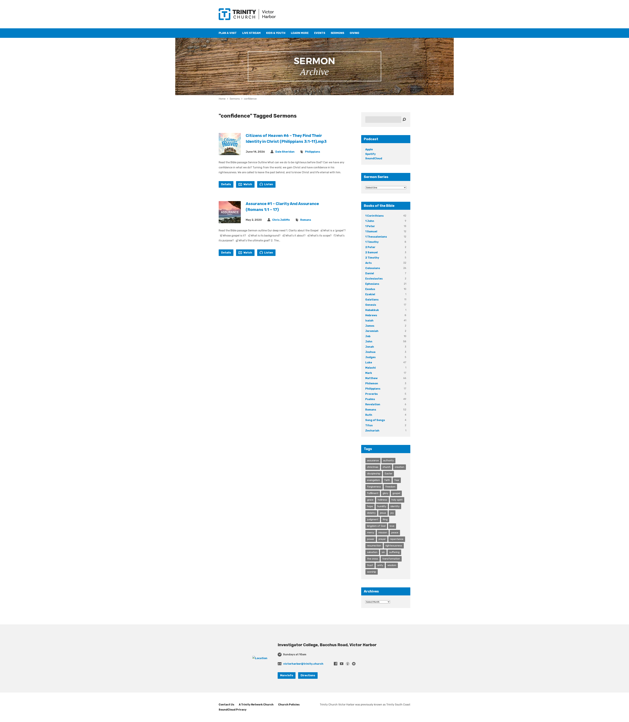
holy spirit (397, 499)
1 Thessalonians (376, 236)
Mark (368, 373)
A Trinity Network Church (256, 704)
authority (388, 460)
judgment (372, 519)
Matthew (371, 378)
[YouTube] (341, 663)
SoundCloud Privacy (233, 709)
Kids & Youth (275, 33)
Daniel (369, 273)
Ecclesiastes (374, 278)
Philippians (312, 151)
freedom (390, 486)
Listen (268, 184)
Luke (368, 362)
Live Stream (251, 33)
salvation (372, 552)
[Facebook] (335, 663)
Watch (247, 184)
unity (380, 565)
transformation (391, 558)
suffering (394, 552)
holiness (382, 499)
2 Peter (370, 247)
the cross (372, 558)
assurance (373, 460)
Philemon (371, 383)
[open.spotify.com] (353, 663)
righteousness (393, 545)
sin (383, 552)
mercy (370, 532)
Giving (354, 33)
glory (385, 493)
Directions (308, 675)
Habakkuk (372, 310)
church (387, 467)
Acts (368, 262)
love (392, 526)
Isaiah (369, 320)
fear (396, 480)
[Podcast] (347, 663)
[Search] (404, 119)
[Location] (259, 658)
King (385, 519)
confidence (250, 98)
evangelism (373, 480)
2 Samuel (371, 252)
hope (370, 506)
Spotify (370, 154)
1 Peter (370, 226)
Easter (388, 473)
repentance (396, 539)
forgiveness (374, 486)
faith (387, 480)
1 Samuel (371, 231)
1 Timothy (372, 242)
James (369, 325)
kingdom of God (376, 526)
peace (394, 532)
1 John (369, 221)
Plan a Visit (228, 33)
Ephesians (372, 283)
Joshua (370, 352)
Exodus (370, 289)
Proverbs (371, 393)
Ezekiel (370, 294)
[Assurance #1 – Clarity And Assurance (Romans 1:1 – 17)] (230, 220)
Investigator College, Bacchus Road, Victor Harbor (327, 645)
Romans (305, 219)
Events (319, 33)
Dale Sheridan (285, 151)
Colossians (372, 268)
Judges (370, 357)
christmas (372, 467)
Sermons (337, 33)
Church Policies (289, 704)
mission (382, 532)
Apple (369, 149)
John (368, 341)
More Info (286, 675)
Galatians (372, 299)
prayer (382, 539)
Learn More (300, 33)
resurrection (374, 545)
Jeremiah (371, 331)
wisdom (391, 565)
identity (395, 506)
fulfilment (372, 493)
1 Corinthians (374, 215)
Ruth (368, 414)
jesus (383, 512)
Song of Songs (375, 420)
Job (367, 336)
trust (370, 565)
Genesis (370, 304)
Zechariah (372, 430)
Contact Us (226, 704)
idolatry (371, 512)
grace (370, 499)
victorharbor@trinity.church (303, 663)
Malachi (370, 367)
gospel (396, 493)
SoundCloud (373, 158)
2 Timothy (372, 257)
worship (371, 571)
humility (381, 506)
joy (392, 512)
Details (226, 184)
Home (222, 98)
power (370, 539)
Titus (369, 425)
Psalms (370, 399)
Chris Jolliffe (281, 219)
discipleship (373, 473)
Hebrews (371, 315)
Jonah (369, 346)
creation (399, 467)
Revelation (372, 404)
